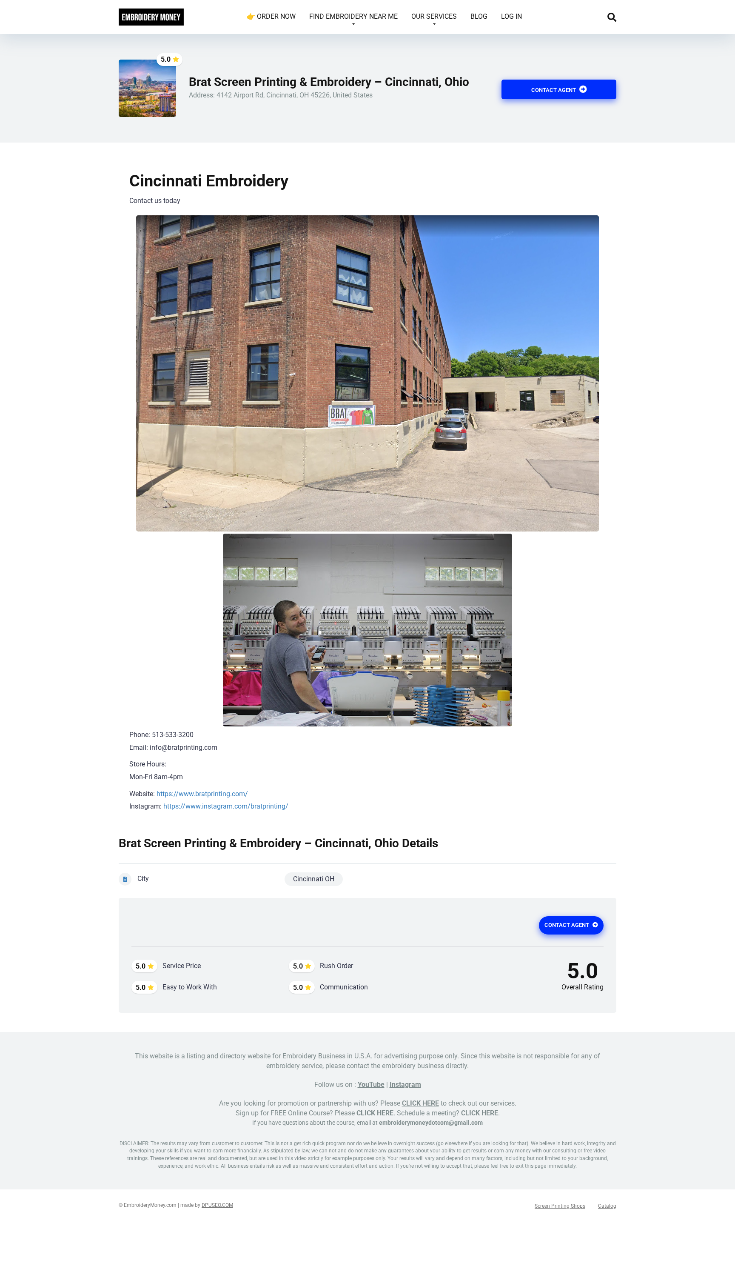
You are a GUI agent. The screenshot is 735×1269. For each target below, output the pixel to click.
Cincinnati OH (313, 879)
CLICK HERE (420, 1103)
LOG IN (511, 16)
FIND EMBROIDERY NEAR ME (353, 16)
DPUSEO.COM (217, 1205)
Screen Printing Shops (560, 1206)
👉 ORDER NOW (271, 16)
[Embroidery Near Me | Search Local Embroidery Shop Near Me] (151, 14)
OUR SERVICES (434, 16)
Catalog (607, 1206)
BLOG (478, 16)
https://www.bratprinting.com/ (202, 794)
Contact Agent (554, 90)
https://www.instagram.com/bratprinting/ (225, 806)
